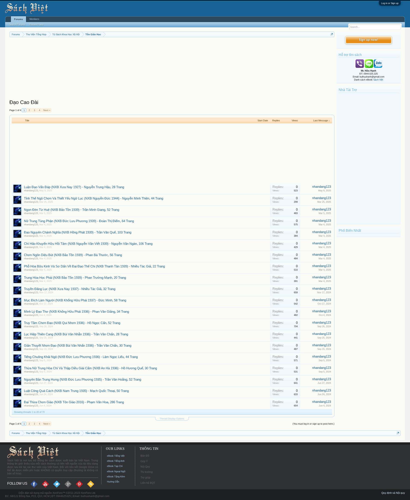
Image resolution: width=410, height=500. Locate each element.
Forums (18, 19)
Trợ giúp (145, 477)
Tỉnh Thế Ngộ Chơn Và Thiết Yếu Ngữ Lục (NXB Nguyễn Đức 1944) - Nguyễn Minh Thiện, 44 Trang (93, 198)
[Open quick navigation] (331, 34)
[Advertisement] (137, 69)
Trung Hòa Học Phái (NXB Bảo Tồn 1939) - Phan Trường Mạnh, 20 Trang (75, 277)
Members (34, 19)
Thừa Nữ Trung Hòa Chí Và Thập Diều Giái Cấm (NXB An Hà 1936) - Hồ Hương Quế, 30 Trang (90, 368)
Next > (46, 110)
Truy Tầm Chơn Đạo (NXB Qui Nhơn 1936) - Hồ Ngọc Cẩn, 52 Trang (72, 323)
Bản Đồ (145, 455)
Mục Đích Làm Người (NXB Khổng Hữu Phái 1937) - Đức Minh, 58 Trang (75, 300)
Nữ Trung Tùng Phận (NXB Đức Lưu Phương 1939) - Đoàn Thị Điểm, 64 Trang (79, 221)
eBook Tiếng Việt (115, 456)
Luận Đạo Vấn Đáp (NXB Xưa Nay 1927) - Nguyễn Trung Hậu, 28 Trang (74, 187)
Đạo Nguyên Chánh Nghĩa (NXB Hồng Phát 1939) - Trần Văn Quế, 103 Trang (77, 232)
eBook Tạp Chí (115, 466)
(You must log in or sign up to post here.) (313, 423)
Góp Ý (144, 461)
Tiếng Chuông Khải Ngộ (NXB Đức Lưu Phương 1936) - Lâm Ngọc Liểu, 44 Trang (81, 357)
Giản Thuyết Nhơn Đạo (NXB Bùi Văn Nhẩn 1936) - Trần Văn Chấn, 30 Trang (77, 345)
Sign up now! (368, 40)
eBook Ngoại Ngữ (116, 471)
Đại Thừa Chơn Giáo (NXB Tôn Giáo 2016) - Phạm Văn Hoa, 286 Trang (74, 402)
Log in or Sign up (389, 3)
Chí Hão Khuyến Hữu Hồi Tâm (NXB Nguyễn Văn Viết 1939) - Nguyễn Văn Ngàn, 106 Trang (88, 243)
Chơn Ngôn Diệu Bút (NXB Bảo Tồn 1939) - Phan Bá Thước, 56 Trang (73, 255)
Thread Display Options (172, 418)
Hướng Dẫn (113, 481)
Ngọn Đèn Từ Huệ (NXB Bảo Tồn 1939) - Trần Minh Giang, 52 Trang (71, 209)
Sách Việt (378, 79)
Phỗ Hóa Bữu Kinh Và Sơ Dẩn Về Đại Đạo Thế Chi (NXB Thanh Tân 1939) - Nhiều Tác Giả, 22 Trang (94, 266)
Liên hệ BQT (148, 482)
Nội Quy (145, 466)
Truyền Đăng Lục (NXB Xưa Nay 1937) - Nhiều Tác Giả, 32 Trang (69, 289)
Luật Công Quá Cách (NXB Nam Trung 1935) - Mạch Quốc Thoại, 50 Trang (76, 391)
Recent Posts (36, 24)
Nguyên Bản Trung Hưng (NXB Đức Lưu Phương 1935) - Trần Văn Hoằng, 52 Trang (82, 379)
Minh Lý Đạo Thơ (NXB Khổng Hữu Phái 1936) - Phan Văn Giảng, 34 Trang (76, 311)
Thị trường (147, 472)
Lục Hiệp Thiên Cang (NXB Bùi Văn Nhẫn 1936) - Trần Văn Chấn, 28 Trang (76, 334)
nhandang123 (31, 190)
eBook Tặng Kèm (116, 476)
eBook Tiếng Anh (115, 461)
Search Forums (17, 24)
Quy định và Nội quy (393, 492)
